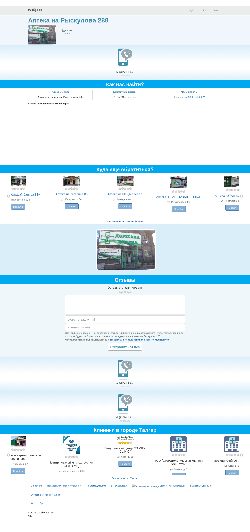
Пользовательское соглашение (64, 485)
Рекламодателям (96, 485)
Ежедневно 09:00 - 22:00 (188, 96)
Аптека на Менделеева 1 (125, 194)
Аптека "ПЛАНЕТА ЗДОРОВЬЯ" (178, 196)
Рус (41, 503)
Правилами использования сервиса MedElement (139, 339)
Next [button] (241, 196)
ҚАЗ (191, 10)
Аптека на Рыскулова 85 (232, 195)
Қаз (32, 503)
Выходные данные (200, 485)
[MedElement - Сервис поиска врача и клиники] (35, 10)
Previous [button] (8, 196)
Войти (216, 10)
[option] (125, 196)
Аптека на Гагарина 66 (71, 194)
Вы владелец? (119, 485)
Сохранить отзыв (125, 346)
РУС (205, 10)
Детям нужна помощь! (172, 485)
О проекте (36, 485)
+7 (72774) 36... (125, 73)
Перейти (18, 206)
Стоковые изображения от (45, 494)
